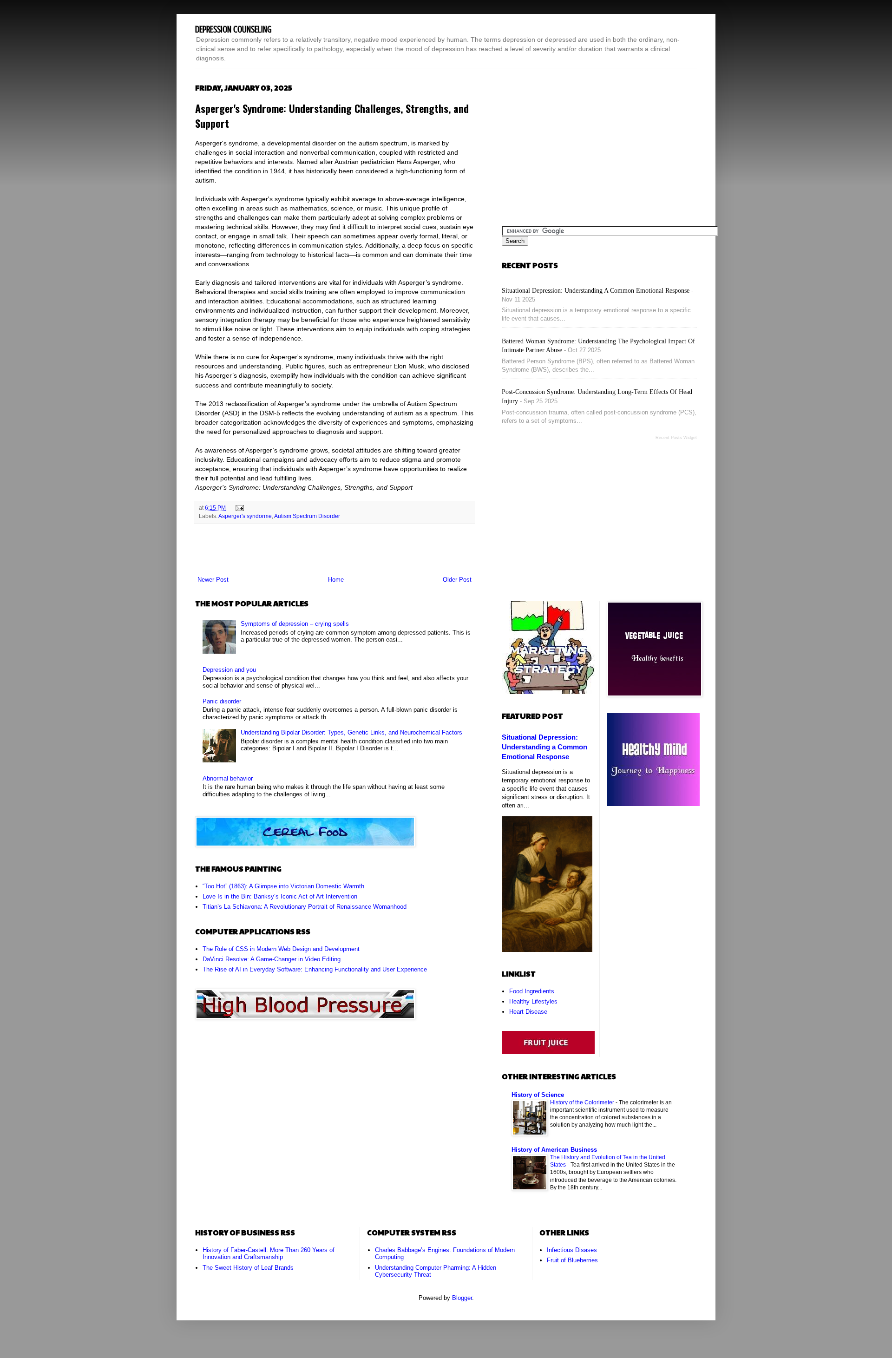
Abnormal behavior (228, 778)
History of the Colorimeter (583, 1102)
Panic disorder (222, 701)
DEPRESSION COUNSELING (233, 29)
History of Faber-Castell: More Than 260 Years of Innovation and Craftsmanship (268, 1253)
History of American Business (554, 1149)
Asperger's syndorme (245, 516)
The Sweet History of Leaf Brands (248, 1267)
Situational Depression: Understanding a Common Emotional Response (595, 290)
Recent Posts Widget (676, 437)
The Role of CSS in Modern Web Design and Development (281, 948)
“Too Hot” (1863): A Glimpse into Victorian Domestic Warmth (283, 886)
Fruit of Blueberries (572, 1260)
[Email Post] (238, 508)
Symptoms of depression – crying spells (295, 623)
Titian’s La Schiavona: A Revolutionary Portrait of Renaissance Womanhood (305, 906)
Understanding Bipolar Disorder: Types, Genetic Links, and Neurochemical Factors (351, 732)
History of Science (538, 1094)
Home (336, 579)
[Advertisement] (334, 550)
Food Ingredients (531, 991)
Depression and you (229, 669)
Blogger (462, 1297)
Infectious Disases (572, 1249)
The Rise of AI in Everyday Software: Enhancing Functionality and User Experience (315, 969)
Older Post (457, 579)
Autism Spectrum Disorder (307, 516)
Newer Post (213, 579)
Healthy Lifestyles (533, 1001)
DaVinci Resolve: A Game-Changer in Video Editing (272, 959)
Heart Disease (528, 1011)
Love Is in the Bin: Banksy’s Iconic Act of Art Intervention (280, 896)
